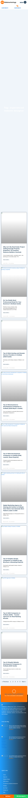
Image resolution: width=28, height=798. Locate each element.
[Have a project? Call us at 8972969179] (14, 691)
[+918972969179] (5, 6)
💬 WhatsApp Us (21, 796)
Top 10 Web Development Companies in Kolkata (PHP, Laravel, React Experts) (12, 455)
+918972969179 (4, 8)
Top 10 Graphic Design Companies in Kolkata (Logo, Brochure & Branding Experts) (13, 560)
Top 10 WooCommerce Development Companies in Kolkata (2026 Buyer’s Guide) (12, 406)
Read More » (6, 259)
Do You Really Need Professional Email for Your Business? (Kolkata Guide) (12, 302)
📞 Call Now (7, 796)
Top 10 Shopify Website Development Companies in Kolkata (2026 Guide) (12, 664)
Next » (24, 681)
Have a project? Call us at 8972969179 (14, 694)
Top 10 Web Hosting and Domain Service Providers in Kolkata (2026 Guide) (14, 354)
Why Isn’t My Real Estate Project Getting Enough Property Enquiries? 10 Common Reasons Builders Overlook (17, 726)
